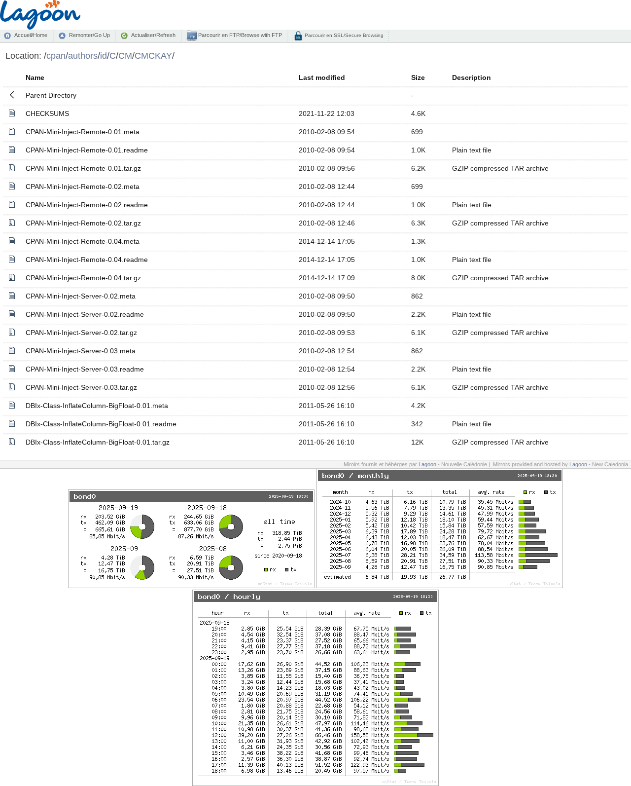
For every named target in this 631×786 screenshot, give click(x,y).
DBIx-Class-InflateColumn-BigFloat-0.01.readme (101, 424)
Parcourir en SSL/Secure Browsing (343, 35)
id (103, 55)
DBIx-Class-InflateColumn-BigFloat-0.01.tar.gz (98, 442)
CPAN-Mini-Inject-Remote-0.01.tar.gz (83, 168)
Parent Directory (51, 95)
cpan (56, 55)
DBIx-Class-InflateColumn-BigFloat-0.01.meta (97, 406)
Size (418, 77)
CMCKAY (153, 55)
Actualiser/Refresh (153, 35)
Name (35, 77)
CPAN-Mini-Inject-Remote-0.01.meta (83, 132)
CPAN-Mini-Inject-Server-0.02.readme (85, 314)
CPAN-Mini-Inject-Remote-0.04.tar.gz (83, 278)
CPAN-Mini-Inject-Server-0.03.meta (81, 351)
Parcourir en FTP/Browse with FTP (239, 35)
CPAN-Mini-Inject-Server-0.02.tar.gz (81, 333)
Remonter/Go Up (89, 35)
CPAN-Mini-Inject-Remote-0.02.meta (83, 186)
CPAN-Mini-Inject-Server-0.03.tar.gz (81, 387)
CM (125, 55)
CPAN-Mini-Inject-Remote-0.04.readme (87, 259)
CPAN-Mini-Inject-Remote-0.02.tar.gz (83, 223)
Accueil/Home (30, 35)
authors (83, 55)
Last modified (322, 77)
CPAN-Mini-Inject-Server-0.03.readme (85, 369)
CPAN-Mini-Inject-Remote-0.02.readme (87, 205)
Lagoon (427, 464)
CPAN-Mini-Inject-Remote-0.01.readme (87, 150)
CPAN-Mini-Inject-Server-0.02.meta (81, 296)
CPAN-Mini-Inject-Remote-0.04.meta (83, 241)
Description (471, 77)
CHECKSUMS (47, 113)
